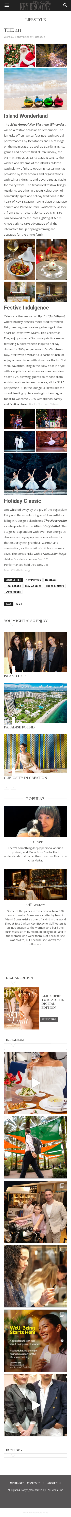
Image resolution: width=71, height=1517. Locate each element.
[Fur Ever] (35, 821)
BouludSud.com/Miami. (44, 404)
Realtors (51, 579)
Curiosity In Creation (25, 778)
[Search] (65, 5)
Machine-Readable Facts (35, 1512)
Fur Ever (35, 842)
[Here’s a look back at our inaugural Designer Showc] (35, 1405)
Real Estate (13, 585)
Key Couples (33, 585)
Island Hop (15, 676)
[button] (6, 5)
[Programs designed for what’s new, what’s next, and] (35, 1147)
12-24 (18, 603)
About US (54, 1483)
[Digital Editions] (21, 1028)
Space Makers (55, 585)
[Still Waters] (35, 884)
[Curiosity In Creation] (35, 755)
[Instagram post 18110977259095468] (35, 1212)
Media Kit (17, 1483)
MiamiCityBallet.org (17, 570)
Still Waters (35, 905)
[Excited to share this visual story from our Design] (35, 1276)
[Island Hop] (35, 653)
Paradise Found (19, 727)
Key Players (33, 579)
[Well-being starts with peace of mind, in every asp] (35, 1341)
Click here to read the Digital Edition (52, 1002)
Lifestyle (40, 37)
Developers (13, 591)
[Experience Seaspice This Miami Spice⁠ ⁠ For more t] (35, 1083)
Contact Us (35, 1483)
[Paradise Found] (35, 704)
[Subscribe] (49, 1019)
